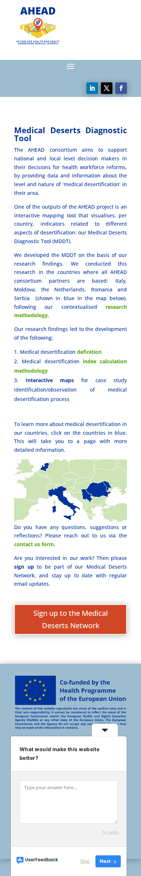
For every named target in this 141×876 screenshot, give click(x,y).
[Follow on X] (106, 88)
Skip (85, 861)
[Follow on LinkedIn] (92, 88)
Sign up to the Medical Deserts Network (70, 619)
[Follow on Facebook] (121, 88)
